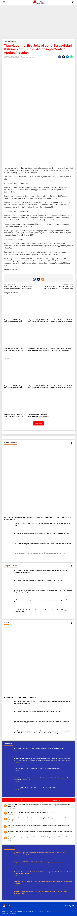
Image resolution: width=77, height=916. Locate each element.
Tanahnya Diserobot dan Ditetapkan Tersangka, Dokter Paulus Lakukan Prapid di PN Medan (42, 524)
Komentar (56, 800)
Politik (18, 57)
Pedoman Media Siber (9, 913)
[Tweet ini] (63, 56)
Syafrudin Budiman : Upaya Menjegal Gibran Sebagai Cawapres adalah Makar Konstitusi (18, 286)
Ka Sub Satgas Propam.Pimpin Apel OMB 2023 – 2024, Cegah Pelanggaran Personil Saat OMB (57, 286)
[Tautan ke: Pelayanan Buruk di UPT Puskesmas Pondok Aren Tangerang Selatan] (8, 771)
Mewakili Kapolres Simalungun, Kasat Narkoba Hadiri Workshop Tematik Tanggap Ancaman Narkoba (38, 349)
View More (38, 423)
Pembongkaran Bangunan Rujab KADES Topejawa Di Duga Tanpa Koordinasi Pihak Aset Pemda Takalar (39, 838)
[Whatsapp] (71, 56)
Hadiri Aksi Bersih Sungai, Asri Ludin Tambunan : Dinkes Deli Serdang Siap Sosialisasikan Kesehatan (13, 349)
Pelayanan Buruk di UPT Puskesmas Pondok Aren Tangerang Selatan (37, 768)
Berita (5, 57)
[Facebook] (34, 279)
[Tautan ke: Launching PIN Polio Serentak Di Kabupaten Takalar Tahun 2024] (8, 791)
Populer (20, 800)
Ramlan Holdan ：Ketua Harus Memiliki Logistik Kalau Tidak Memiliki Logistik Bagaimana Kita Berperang (39, 805)
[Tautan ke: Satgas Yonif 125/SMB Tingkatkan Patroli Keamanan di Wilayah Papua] (8, 714)
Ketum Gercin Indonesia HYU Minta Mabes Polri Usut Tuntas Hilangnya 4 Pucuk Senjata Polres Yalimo (37, 518)
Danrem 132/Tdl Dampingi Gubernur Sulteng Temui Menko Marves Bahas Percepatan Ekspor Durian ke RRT (42, 722)
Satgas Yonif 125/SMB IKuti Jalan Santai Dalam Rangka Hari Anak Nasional (38, 321)
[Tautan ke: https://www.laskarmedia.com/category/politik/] (72, 623)
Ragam (23, 57)
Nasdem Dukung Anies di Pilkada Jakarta (20, 697)
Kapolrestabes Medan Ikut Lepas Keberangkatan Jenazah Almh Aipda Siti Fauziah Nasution (38, 825)
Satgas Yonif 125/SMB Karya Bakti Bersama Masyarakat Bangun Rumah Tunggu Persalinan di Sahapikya (13, 321)
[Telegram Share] (67, 56)
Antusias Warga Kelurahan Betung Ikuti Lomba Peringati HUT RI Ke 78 (31, 812)
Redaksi (61, 911)
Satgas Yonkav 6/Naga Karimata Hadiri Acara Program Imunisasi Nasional (39, 748)
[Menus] (4, 2)
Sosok (26, 57)
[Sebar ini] (59, 56)
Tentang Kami (51, 911)
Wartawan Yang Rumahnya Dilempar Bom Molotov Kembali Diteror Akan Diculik (40, 553)
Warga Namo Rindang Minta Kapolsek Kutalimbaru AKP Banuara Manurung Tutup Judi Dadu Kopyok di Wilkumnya (42, 544)
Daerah (10, 57)
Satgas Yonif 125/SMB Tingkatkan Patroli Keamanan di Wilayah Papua (37, 711)
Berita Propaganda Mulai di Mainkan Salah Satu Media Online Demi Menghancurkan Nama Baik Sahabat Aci (42, 702)
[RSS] (42, 279)
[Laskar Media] (39, 2)
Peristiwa (14, 57)
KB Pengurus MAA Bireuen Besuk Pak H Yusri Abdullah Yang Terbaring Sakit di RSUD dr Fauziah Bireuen (61, 349)
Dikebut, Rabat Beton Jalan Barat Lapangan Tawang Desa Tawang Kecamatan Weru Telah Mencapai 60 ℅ (38, 819)
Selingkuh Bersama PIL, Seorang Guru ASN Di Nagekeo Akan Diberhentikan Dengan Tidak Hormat (40, 831)
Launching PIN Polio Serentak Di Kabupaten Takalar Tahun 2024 (35, 788)
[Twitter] (38, 279)
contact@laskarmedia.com (17, 911)
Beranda (41, 911)
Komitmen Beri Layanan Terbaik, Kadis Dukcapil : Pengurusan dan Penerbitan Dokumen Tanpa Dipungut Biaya (62, 321)
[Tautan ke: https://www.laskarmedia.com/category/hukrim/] (72, 443)
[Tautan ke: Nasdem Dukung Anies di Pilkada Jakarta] (38, 660)
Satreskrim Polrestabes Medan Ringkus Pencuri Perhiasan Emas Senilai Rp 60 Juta (41, 533)
